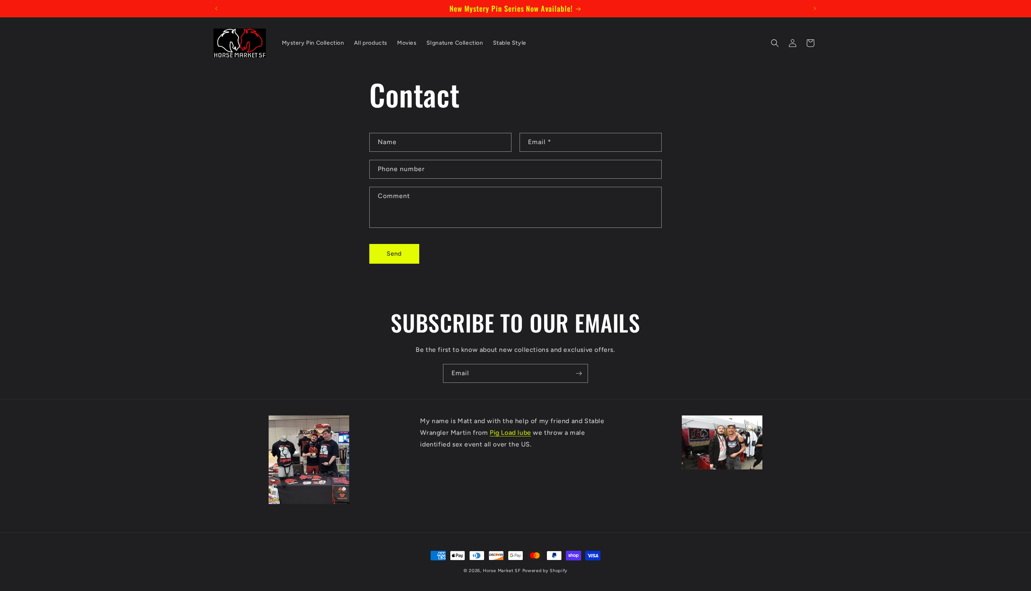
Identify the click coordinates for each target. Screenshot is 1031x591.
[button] (775, 43)
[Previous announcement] (216, 8)
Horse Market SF (502, 570)
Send (394, 254)
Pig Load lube (510, 432)
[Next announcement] (815, 8)
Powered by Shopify (545, 570)
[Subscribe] (579, 373)
